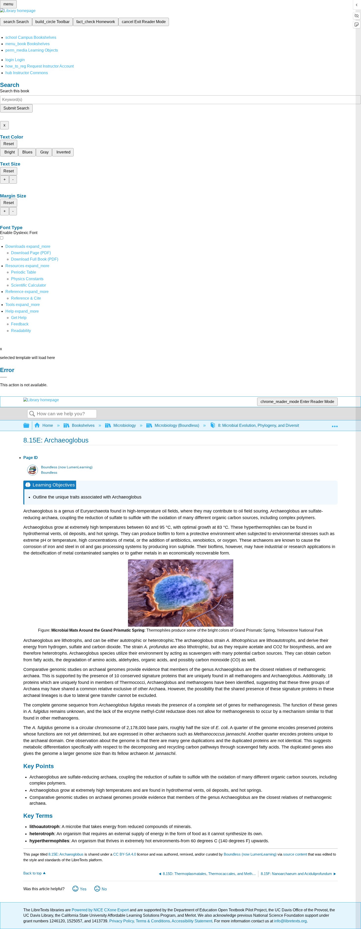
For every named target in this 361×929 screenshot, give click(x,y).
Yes (83, 889)
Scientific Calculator (28, 285)
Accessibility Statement (192, 921)
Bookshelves (83, 425)
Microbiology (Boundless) (177, 425)
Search (32, 414)
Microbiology (124, 425)
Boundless (49, 472)
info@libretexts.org (290, 921)
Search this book (14, 91)
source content (295, 854)
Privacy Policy (121, 921)
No (104, 889)
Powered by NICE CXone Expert (101, 910)
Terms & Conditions (153, 921)
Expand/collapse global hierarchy (29, 425)
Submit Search (16, 108)
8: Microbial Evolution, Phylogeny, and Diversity (259, 425)
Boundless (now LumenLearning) (67, 467)
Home (48, 425)
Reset (8, 144)
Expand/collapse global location (335, 424)
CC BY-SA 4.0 (124, 854)
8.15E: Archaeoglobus (65, 854)
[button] (19, 324)
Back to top (32, 873)
